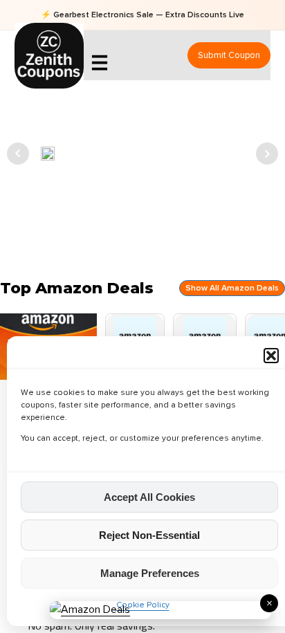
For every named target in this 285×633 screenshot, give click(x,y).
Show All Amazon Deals (232, 288)
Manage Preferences (149, 573)
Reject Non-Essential (149, 535)
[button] (271, 356)
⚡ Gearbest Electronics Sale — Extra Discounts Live (142, 15)
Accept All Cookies (149, 497)
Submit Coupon (229, 55)
